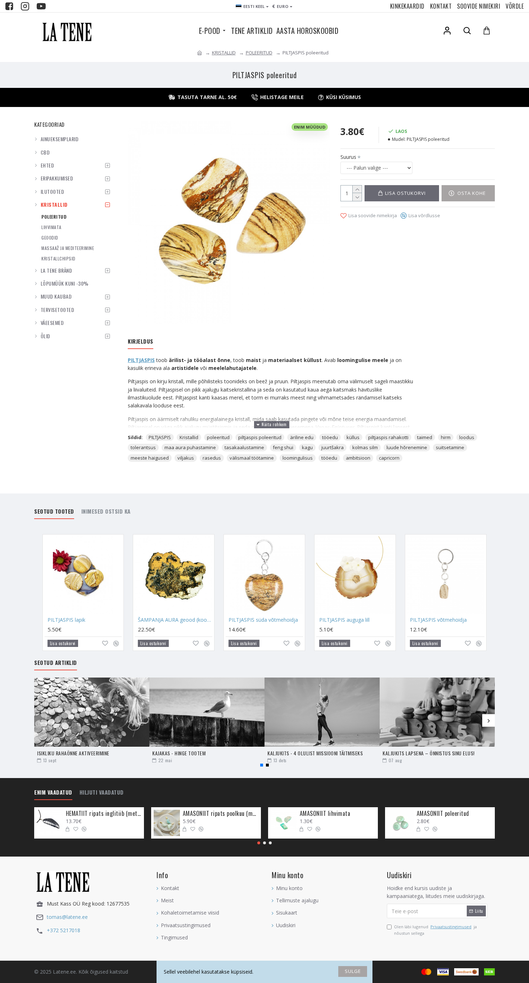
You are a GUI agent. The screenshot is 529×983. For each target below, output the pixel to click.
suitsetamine (450, 447)
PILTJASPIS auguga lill (344, 620)
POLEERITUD (259, 52)
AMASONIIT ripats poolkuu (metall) (220, 813)
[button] (40, 720)
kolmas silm (365, 447)
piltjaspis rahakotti (388, 437)
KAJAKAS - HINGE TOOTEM (178, 753)
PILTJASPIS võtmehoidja (438, 620)
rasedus (212, 458)
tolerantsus (143, 447)
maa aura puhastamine (190, 447)
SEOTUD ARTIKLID (55, 662)
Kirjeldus (140, 341)
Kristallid (189, 437)
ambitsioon (358, 458)
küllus (353, 437)
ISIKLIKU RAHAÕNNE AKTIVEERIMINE (73, 753)
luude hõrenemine (406, 447)
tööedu (330, 437)
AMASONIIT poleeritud (443, 813)
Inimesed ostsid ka (106, 511)
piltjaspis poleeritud (259, 437)
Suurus (348, 156)
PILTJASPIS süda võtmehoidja (263, 620)
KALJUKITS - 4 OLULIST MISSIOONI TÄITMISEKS (315, 753)
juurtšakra (332, 447)
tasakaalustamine (244, 447)
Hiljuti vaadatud (102, 792)
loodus (466, 437)
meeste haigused (150, 458)
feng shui (283, 447)
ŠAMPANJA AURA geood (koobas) (175, 620)
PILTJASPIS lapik (66, 620)
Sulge (353, 971)
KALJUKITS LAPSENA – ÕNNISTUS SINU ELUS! (429, 753)
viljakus (185, 458)
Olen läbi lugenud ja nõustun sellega (435, 930)
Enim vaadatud (53, 792)
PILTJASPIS (141, 360)
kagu (307, 447)
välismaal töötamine (252, 458)
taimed (424, 437)
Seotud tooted (54, 511)
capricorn (389, 458)
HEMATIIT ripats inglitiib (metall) (103, 813)
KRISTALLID (224, 52)
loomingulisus (297, 458)
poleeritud (218, 437)
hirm (446, 437)
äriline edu (301, 437)
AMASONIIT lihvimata (325, 813)
